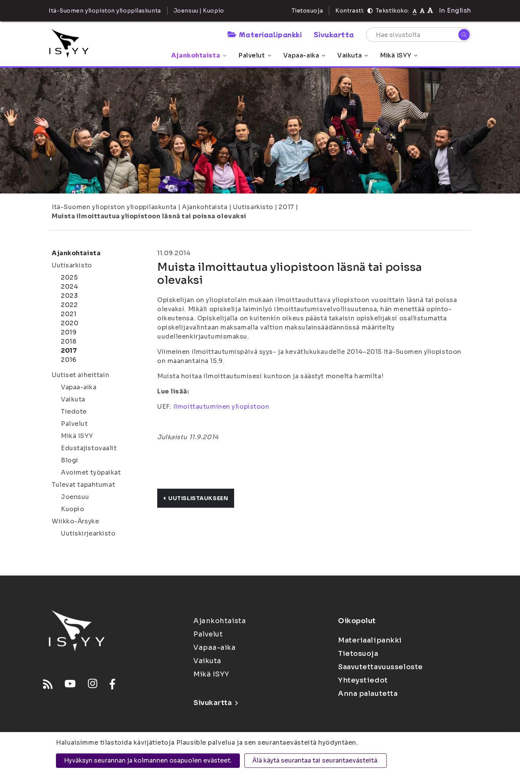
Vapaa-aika (301, 55)
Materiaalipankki (270, 34)
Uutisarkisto (253, 207)
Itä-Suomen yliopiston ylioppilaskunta (114, 207)
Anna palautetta (367, 693)
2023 (69, 296)
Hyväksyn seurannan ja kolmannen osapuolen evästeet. (148, 760)
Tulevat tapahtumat (83, 485)
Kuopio (72, 509)
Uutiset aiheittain (80, 375)
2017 (286, 207)
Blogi (69, 460)
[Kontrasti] (370, 10)
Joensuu (75, 497)
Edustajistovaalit (89, 448)
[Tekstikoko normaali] (415, 10)
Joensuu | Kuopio (199, 10)
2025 (69, 277)
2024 (69, 287)
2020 (69, 323)
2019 (69, 332)
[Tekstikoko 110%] (422, 10)
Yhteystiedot (363, 680)
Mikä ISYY (395, 55)
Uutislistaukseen (198, 498)
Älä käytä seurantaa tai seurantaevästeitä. (315, 760)
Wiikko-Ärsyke (75, 521)
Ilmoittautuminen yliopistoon (221, 407)
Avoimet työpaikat (91, 472)
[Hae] (464, 34)
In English (455, 10)
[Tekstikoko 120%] (430, 10)
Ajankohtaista (195, 55)
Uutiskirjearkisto (88, 533)
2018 (68, 341)
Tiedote (74, 412)
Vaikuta (349, 55)
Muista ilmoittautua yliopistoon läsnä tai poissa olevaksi (149, 216)
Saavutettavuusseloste (380, 667)
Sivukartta (334, 34)
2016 (68, 360)
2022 (69, 305)
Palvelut (251, 55)
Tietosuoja (307, 10)
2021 (68, 314)
